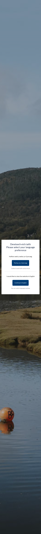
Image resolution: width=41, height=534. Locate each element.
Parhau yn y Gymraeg (20, 263)
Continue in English (21, 283)
